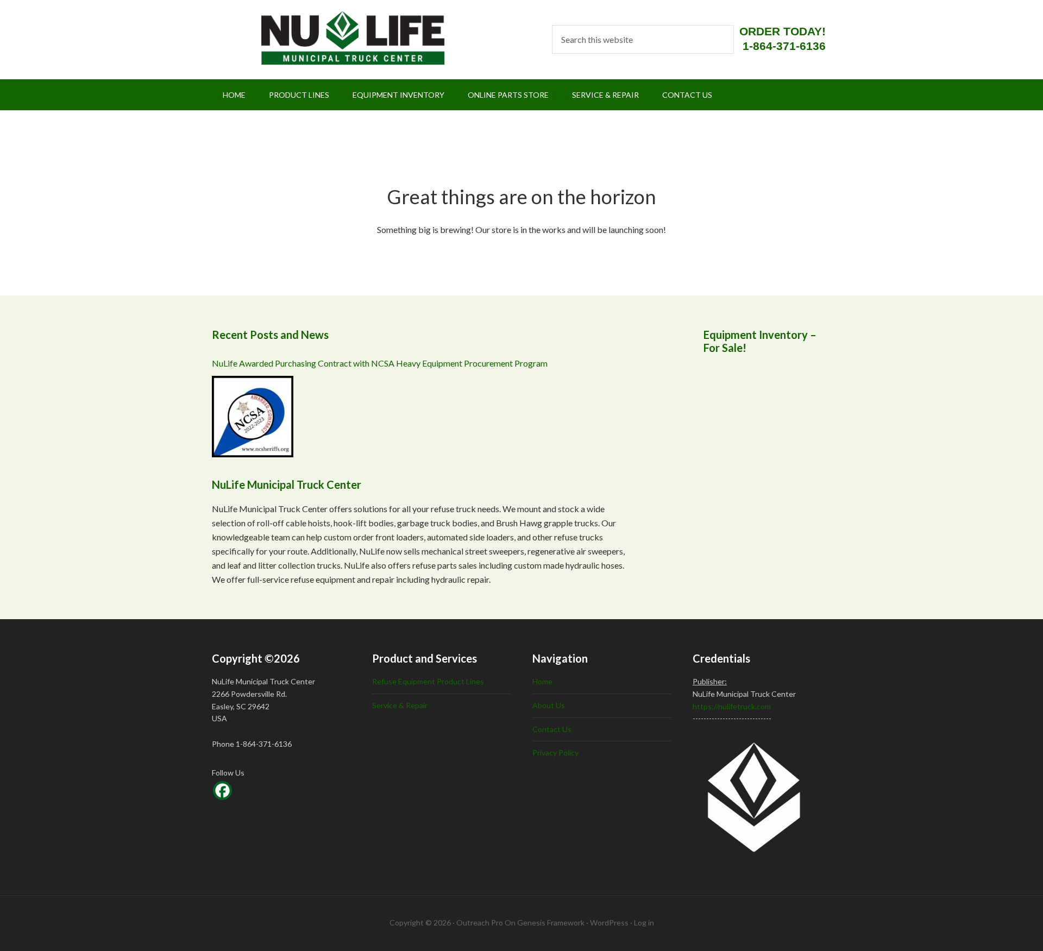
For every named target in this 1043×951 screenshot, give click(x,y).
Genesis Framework (551, 922)
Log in (644, 922)
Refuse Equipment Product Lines (428, 681)
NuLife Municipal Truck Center (339, 38)
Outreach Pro (479, 922)
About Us (548, 705)
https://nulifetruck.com (732, 706)
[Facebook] (222, 790)
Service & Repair (400, 705)
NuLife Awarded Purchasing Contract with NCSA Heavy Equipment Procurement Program (380, 363)
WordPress (609, 922)
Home (542, 681)
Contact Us (551, 729)
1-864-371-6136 (784, 46)
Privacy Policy (555, 752)
